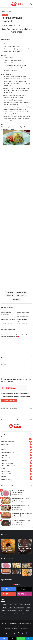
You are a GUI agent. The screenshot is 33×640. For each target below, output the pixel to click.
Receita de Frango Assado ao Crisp (8, 320)
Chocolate (27, 604)
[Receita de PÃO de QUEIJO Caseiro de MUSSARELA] (6, 508)
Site (2, 372)
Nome (3, 357)
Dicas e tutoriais (6, 474)
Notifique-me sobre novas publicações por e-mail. (16, 396)
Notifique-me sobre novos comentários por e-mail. (16, 393)
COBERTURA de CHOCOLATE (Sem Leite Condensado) (21, 522)
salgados (24, 613)
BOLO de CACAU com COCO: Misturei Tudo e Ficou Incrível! (25, 549)
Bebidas (4, 455)
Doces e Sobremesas (8, 441)
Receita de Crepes (6, 313)
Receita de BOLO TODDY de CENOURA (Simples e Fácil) (22, 514)
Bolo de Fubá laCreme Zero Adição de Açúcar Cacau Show (7, 549)
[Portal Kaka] (16, 3)
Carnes (4, 476)
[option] (8, 546)
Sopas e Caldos (6, 471)
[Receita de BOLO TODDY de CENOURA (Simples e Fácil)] (6, 515)
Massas (27, 610)
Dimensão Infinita (23, 628)
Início (4, 11)
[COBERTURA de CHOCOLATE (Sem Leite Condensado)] (6, 523)
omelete (11, 296)
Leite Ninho (20, 610)
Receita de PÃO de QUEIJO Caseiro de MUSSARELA (21, 507)
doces (10, 607)
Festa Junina (5, 444)
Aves (3, 468)
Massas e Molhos (7, 479)
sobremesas (5, 616)
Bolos (16, 604)
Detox (4, 449)
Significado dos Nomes (11, 628)
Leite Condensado (11, 610)
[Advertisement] (16, 218)
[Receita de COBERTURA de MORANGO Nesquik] (6, 493)
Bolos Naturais (6, 457)
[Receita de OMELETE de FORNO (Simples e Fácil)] (6, 500)
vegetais (17, 299)
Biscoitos (4, 460)
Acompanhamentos (7, 463)
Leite (3, 610)
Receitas (9, 11)
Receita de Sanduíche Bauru (23, 313)
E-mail (3, 365)
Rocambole (21, 296)
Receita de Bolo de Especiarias (22, 320)
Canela (21, 604)
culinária (10, 292)
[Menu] (2, 4)
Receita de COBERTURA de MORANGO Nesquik (19, 492)
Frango (28, 607)
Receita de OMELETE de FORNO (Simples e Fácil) (20, 499)
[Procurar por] (31, 4)
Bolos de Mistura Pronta (8, 466)
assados (4, 604)
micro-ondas (21, 292)
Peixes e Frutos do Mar (8, 452)
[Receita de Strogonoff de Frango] (27, 572)
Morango (13, 613)
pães (18, 613)
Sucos (4, 447)
